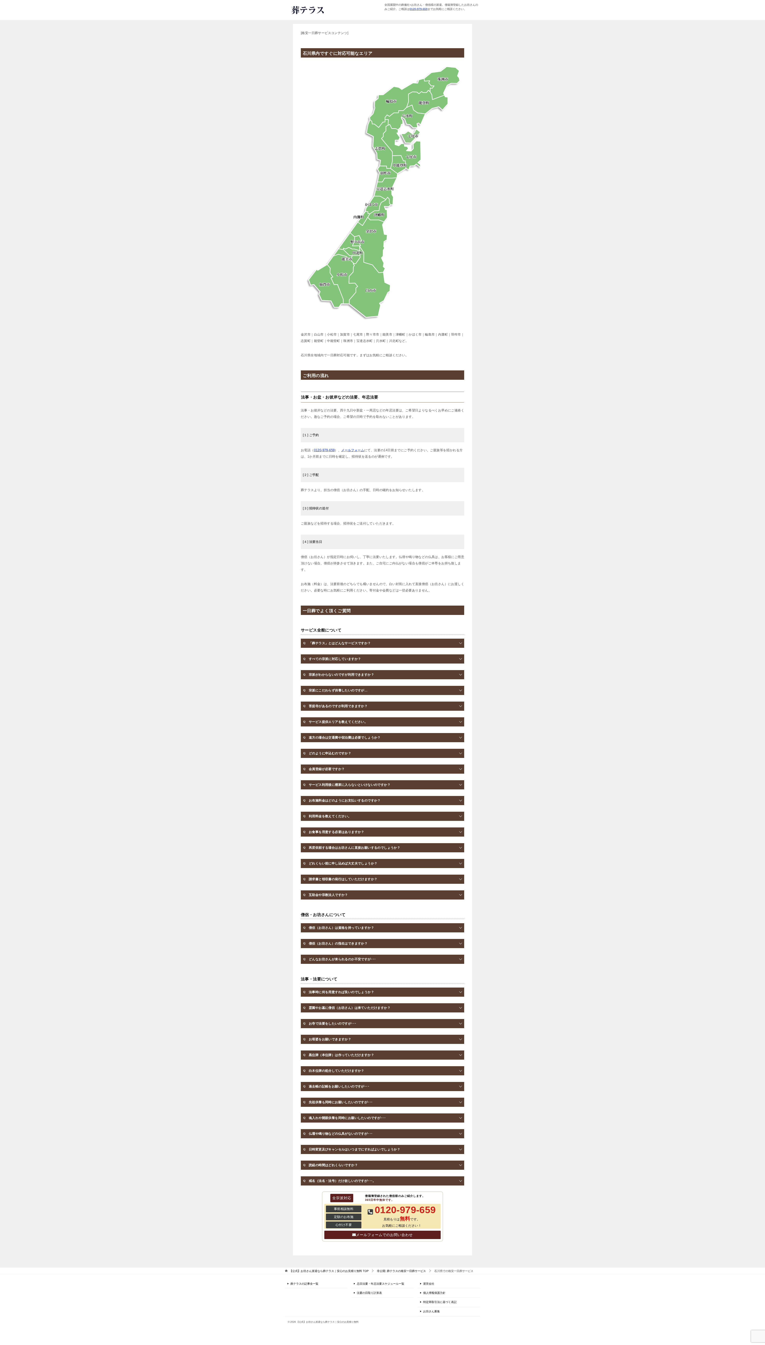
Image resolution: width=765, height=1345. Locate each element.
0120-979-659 (419, 9)
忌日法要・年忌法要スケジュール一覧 (380, 1283)
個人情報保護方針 (434, 1292)
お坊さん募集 (431, 1311)
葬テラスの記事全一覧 (304, 1283)
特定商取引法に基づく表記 (440, 1302)
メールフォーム (352, 450)
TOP (329, 1271)
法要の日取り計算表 (369, 1292)
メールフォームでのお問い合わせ (384, 1235)
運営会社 (428, 1283)
